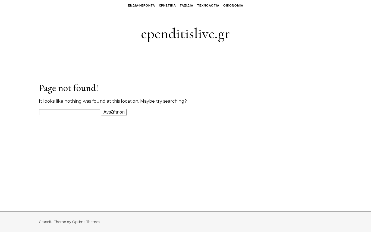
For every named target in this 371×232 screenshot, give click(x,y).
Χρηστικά (167, 5)
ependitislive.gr (185, 33)
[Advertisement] (185, 158)
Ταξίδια (186, 5)
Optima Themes (86, 221)
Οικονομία (233, 5)
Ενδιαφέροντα (141, 5)
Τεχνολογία (208, 5)
